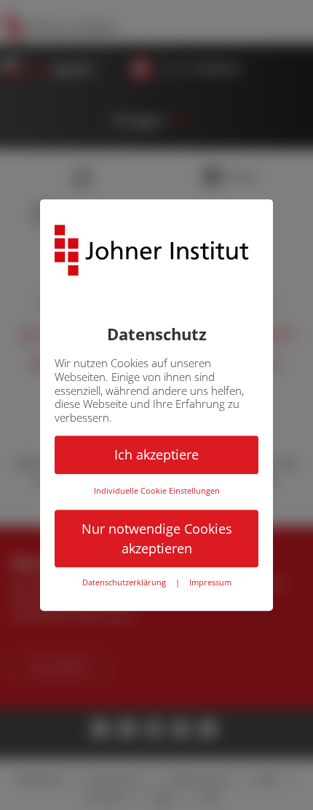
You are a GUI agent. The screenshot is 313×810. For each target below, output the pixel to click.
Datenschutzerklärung (124, 583)
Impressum (210, 583)
